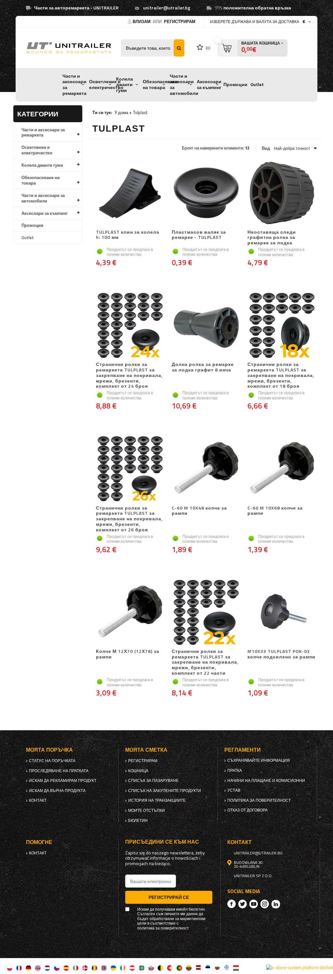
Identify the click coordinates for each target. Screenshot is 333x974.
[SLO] (151, 968)
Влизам (142, 21)
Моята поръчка (49, 750)
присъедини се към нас (162, 842)
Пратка (234, 771)
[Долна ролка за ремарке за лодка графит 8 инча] (206, 325)
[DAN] (85, 968)
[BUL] (217, 968)
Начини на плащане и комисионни (266, 781)
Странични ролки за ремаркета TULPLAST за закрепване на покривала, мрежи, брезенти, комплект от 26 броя (129, 519)
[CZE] (56, 968)
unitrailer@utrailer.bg (166, 7)
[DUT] (47, 968)
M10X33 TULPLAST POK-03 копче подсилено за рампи (281, 654)
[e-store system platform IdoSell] (299, 967)
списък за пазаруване (153, 781)
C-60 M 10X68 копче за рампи (275, 511)
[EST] (207, 968)
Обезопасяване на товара (160, 84)
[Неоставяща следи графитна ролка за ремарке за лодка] (281, 193)
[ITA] (75, 968)
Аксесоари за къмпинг (209, 84)
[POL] (9, 968)
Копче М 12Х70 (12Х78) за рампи (127, 654)
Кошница (138, 771)
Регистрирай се (169, 897)
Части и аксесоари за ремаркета (74, 85)
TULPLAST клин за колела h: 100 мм (127, 235)
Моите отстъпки (146, 810)
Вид (266, 148)
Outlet (257, 84)
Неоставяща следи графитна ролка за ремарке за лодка (271, 237)
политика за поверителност (259, 800)
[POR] (179, 968)
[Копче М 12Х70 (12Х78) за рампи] (130, 612)
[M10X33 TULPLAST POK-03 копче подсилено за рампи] (281, 612)
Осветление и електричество (106, 84)
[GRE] (226, 968)
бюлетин (138, 821)
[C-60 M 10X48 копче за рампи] (206, 469)
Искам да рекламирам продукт (62, 781)
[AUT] (132, 968)
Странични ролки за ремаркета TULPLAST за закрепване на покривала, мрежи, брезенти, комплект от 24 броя (129, 375)
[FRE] (19, 968)
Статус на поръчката (52, 761)
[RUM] (94, 968)
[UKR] (113, 968)
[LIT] (188, 968)
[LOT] (198, 968)
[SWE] (141, 968)
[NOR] (104, 968)
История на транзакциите (157, 800)
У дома (121, 112)
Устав (233, 790)
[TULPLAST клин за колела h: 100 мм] (130, 193)
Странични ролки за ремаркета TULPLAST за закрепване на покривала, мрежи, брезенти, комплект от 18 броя (280, 375)
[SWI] (170, 968)
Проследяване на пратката (58, 771)
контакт (38, 800)
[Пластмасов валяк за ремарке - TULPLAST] (206, 193)
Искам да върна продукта (57, 791)
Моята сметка (146, 750)
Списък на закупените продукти (164, 791)
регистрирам (179, 21)
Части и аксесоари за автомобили (184, 85)
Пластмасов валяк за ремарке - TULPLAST (199, 235)
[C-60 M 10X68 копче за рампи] (281, 469)
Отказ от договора (247, 810)
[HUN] (236, 968)
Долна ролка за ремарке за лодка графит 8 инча (203, 367)
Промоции (235, 84)
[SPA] (66, 968)
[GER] (28, 968)
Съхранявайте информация (258, 760)
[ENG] (38, 968)
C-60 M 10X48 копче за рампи (199, 511)
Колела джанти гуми (124, 85)
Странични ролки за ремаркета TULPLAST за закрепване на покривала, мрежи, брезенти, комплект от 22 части (205, 662)
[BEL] (160, 968)
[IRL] (122, 968)
